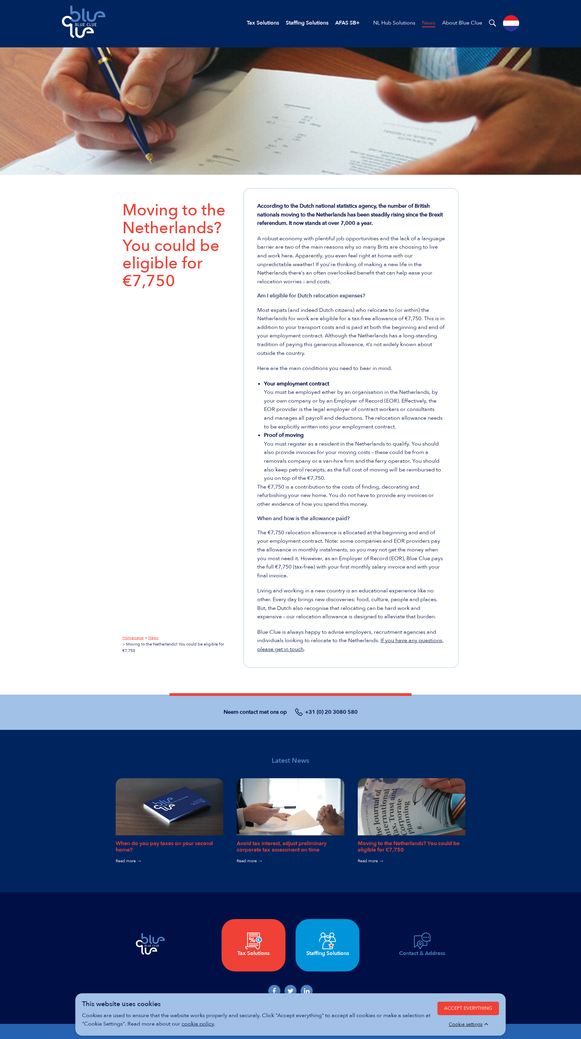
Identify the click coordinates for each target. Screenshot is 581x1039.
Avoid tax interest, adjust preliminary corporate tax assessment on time (281, 847)
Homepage (133, 637)
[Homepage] (83, 36)
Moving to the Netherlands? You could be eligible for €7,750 (409, 847)
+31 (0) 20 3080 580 (331, 712)
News (153, 637)
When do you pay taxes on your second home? (164, 847)
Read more (126, 861)
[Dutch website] (511, 23)
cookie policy (198, 1024)
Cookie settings (465, 1024)
